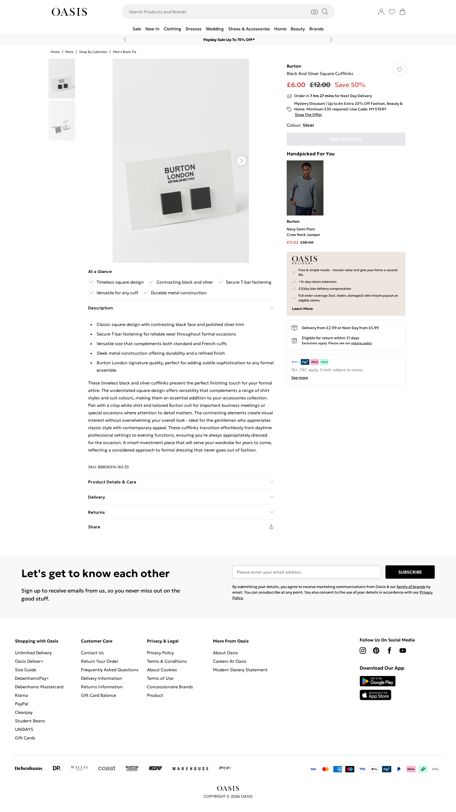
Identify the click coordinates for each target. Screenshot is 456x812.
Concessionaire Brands (170, 686)
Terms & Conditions (167, 661)
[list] (181, 161)
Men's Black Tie (124, 52)
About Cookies (162, 669)
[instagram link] (363, 650)
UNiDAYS (24, 729)
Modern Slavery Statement (240, 669)
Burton (294, 66)
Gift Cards (25, 737)
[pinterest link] (376, 650)
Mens (69, 52)
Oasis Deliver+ (29, 661)
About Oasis (225, 652)
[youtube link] (403, 650)
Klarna (21, 695)
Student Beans (30, 720)
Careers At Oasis (230, 661)
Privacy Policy (160, 652)
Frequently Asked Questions (109, 669)
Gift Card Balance (98, 695)
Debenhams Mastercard (39, 686)
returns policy (361, 343)
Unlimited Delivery (33, 652)
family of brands (411, 586)
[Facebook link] (389, 650)
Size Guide (25, 669)
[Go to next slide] (241, 160)
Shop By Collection (93, 52)
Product (155, 695)
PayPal (21, 703)
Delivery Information (101, 678)
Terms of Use (160, 678)
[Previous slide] (125, 39)
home (55, 52)
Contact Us (92, 652)
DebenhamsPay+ (32, 678)
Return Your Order (99, 661)
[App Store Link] (378, 688)
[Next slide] (331, 39)
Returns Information (102, 686)
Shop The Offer (308, 114)
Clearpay (23, 712)
